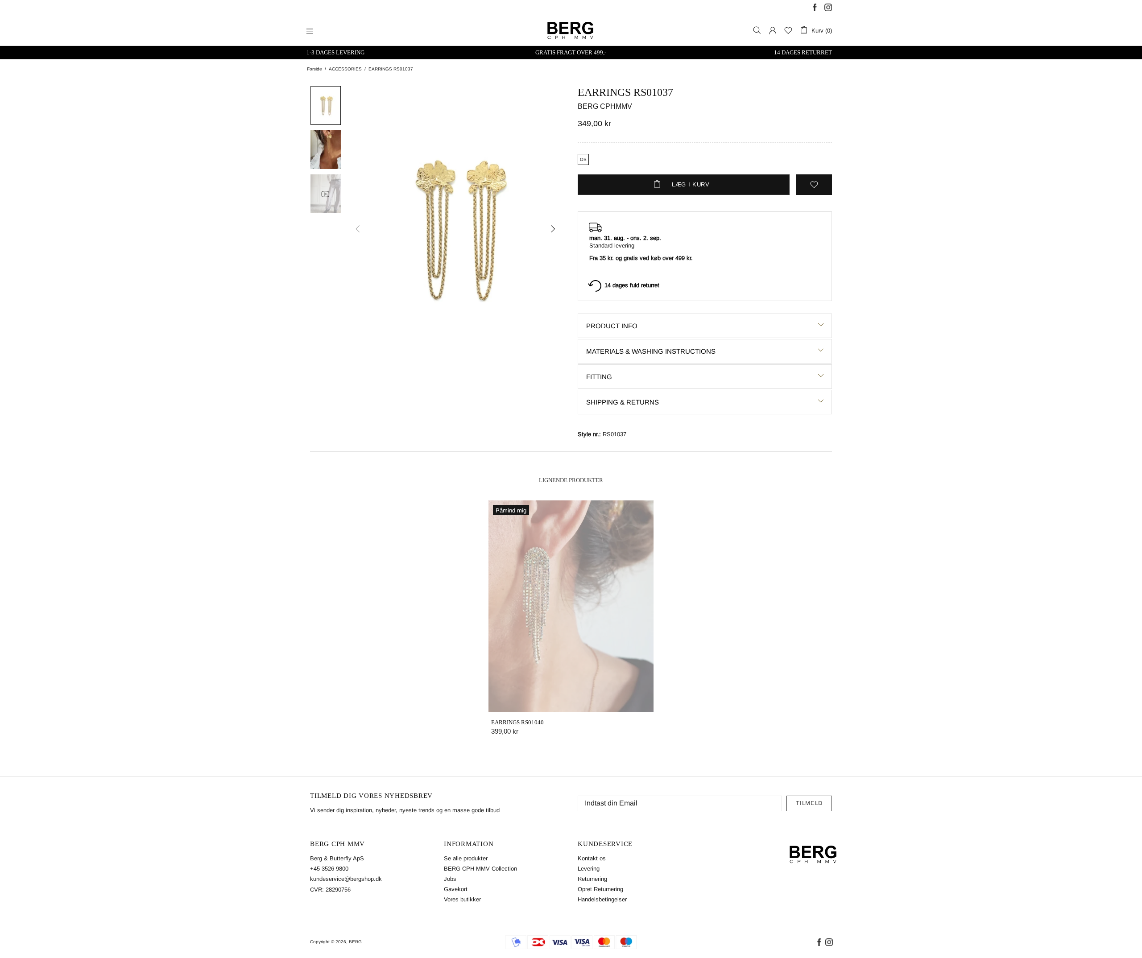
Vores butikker (462, 899)
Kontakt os (592, 858)
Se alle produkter (466, 858)
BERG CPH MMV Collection (480, 868)
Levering (589, 868)
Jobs (450, 878)
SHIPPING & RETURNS (622, 402)
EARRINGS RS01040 (517, 722)
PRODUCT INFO (611, 326)
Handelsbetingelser (602, 899)
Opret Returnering (600, 889)
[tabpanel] (571, 626)
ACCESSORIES (345, 68)
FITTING (599, 376)
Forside (314, 68)
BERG (355, 941)
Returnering (592, 878)
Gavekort (456, 889)
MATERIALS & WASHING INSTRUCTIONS (651, 351)
